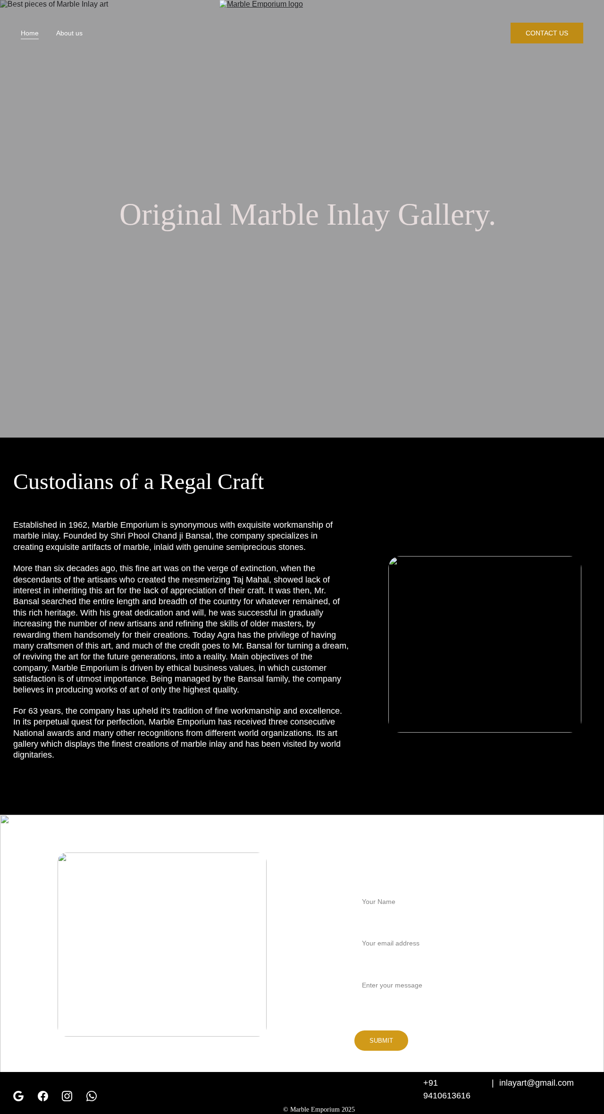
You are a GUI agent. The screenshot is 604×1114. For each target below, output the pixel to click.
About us (69, 33)
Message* (370, 968)
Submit (381, 1040)
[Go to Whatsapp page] (91, 1096)
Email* (364, 926)
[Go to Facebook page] (43, 1096)
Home (30, 33)
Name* (365, 884)
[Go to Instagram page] (67, 1096)
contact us (547, 33)
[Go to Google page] (18, 1096)
